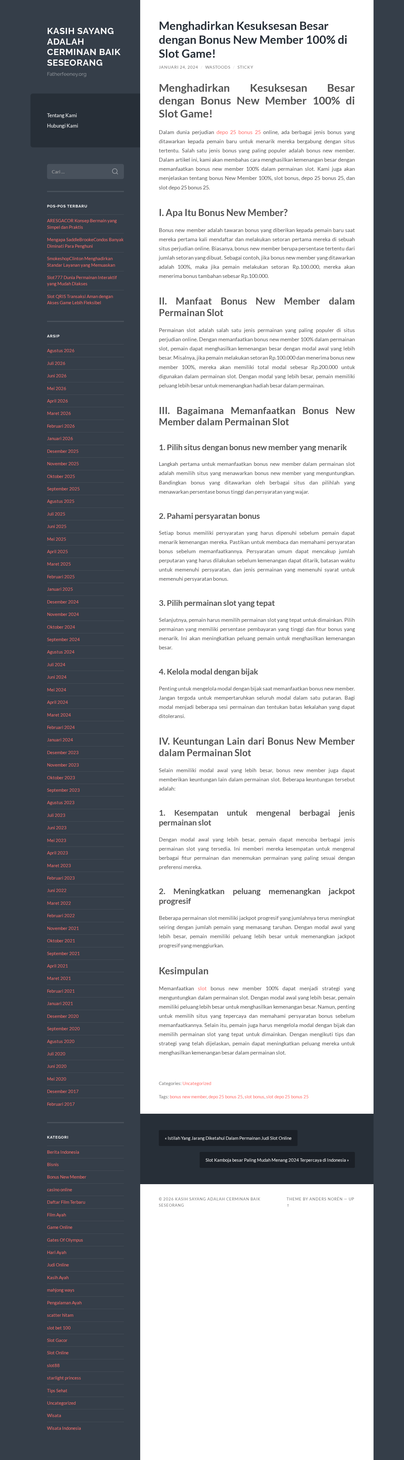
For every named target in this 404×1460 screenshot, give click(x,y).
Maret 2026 (59, 413)
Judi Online (58, 1264)
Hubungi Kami (62, 126)
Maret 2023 (59, 865)
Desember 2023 (63, 752)
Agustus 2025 (61, 501)
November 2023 (63, 764)
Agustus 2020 (61, 1041)
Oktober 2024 (61, 627)
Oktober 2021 (61, 940)
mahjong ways (61, 1289)
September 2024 (63, 639)
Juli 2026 (56, 363)
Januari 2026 (60, 438)
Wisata (54, 1415)
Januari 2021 (60, 1003)
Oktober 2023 (61, 777)
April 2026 (57, 400)
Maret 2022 (59, 903)
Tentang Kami (62, 115)
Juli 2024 (56, 664)
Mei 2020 (56, 1078)
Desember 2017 (63, 1091)
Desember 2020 (63, 1016)
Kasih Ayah (58, 1277)
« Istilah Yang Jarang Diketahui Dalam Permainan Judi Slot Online (228, 1138)
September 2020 (63, 1028)
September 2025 (63, 488)
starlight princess (64, 1377)
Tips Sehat (57, 1390)
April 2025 (57, 551)
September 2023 (63, 790)
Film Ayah (56, 1214)
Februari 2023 (61, 877)
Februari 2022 (61, 915)
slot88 (53, 1365)
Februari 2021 (61, 991)
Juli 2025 (56, 513)
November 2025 (63, 463)
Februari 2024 (61, 727)
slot (202, 988)
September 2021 (63, 953)
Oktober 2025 (61, 476)
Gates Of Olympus (65, 1239)
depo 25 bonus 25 (238, 132)
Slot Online (58, 1352)
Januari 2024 (60, 739)
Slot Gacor (57, 1340)
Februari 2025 (61, 576)
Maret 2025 (59, 563)
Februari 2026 (61, 426)
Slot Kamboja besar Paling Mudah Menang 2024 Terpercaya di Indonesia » (277, 1160)
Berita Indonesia (63, 1152)
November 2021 (63, 928)
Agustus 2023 (61, 802)
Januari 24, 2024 (178, 67)
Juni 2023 (57, 827)
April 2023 (57, 852)
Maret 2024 (59, 714)
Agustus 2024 (61, 651)
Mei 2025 (56, 539)
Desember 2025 (63, 451)
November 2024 (63, 614)
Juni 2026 (57, 375)
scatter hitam (60, 1315)
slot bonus (254, 1096)
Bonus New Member (66, 1176)
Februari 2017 (61, 1104)
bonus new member (188, 1096)
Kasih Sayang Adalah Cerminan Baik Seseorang (84, 47)
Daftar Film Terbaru (66, 1202)
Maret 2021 (59, 978)
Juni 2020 (57, 1066)
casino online (59, 1189)
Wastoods (217, 67)
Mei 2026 (56, 388)
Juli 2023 (56, 815)
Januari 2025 (60, 589)
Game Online (59, 1227)
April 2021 (57, 965)
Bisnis (53, 1164)
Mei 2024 (56, 689)
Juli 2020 (56, 1053)
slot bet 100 (59, 1327)
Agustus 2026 (61, 350)
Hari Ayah (56, 1252)
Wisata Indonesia (64, 1428)
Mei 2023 (56, 840)
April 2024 (57, 702)
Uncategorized (61, 1403)
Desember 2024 (63, 601)
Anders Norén (326, 1199)
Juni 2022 (57, 890)
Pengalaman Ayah (64, 1302)
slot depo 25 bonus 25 (287, 1096)
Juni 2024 (57, 677)
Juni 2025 (57, 526)
